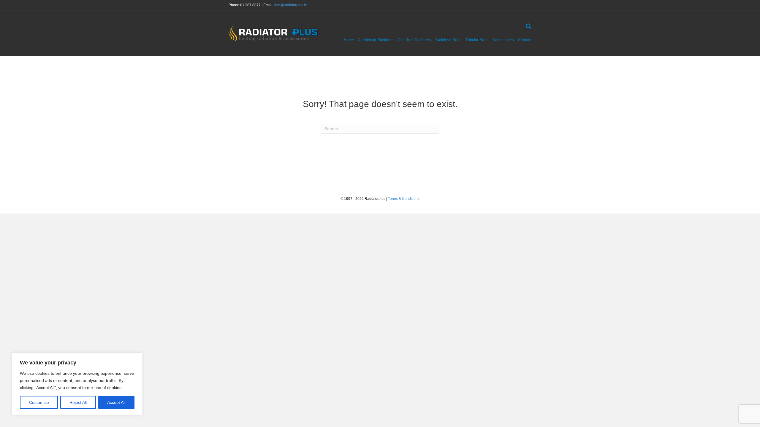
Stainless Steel (448, 40)
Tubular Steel (477, 40)
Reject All (78, 402)
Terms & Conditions (403, 199)
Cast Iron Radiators (414, 40)
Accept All (116, 402)
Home (349, 40)
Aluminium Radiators (376, 40)
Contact (524, 40)
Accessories (503, 40)
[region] (77, 384)
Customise (39, 402)
